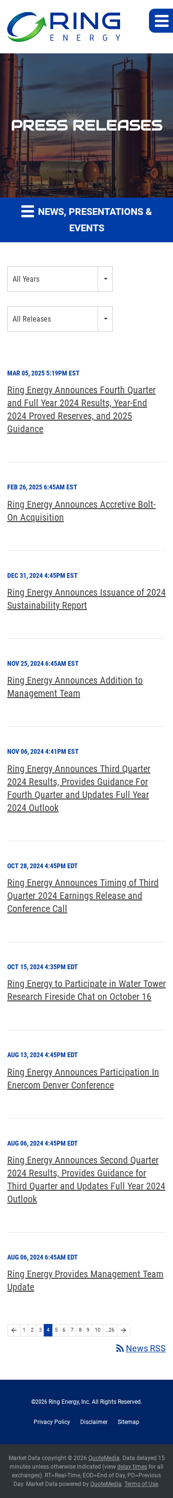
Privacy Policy (52, 1422)
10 (97, 1330)
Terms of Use (141, 1484)
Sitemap (128, 1422)
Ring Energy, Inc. (69, 1401)
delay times (132, 1466)
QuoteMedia (104, 1458)
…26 (109, 1330)
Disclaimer (94, 1422)
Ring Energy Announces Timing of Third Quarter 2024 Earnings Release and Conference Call (83, 895)
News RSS (140, 1348)
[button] (161, 21)
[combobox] (60, 279)
